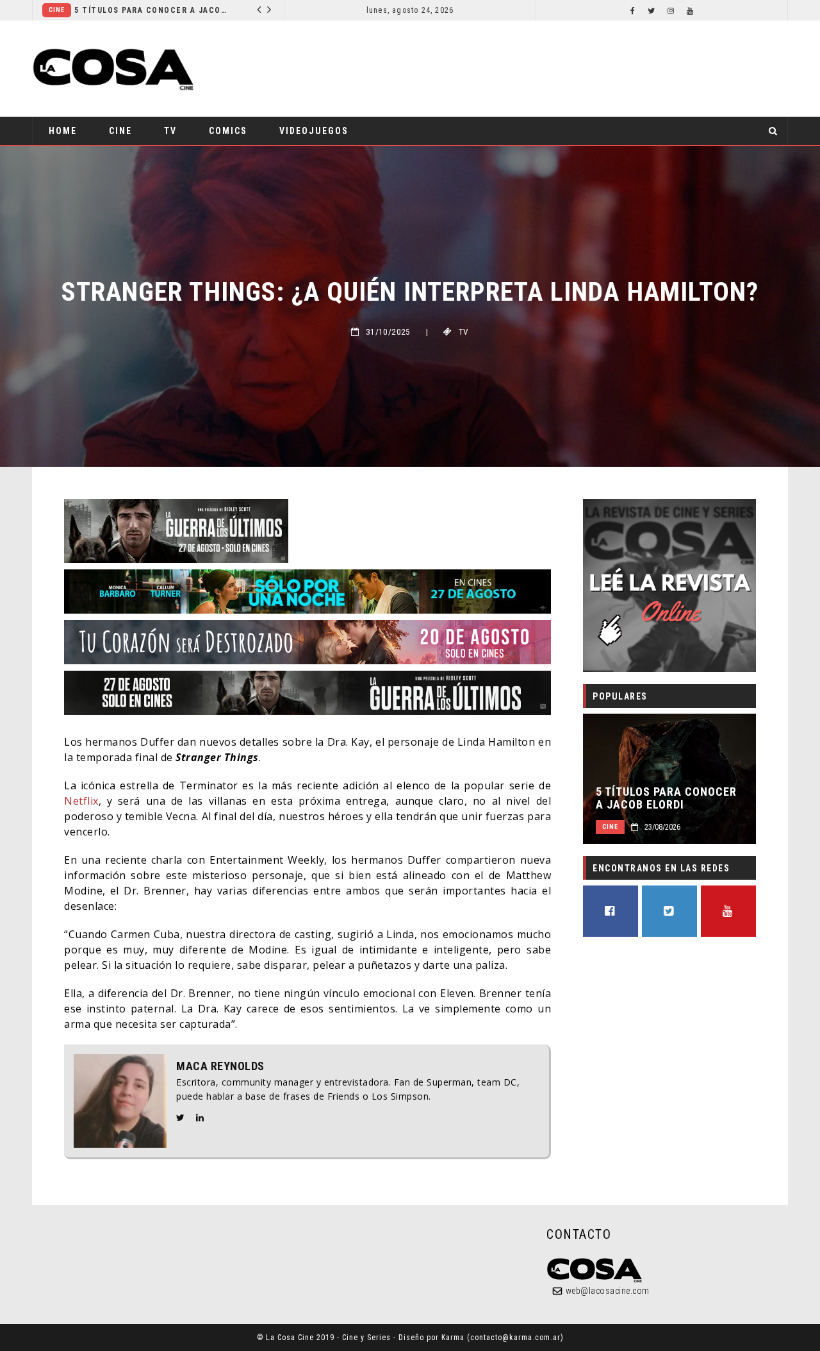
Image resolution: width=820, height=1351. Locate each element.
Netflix (81, 801)
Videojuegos (313, 131)
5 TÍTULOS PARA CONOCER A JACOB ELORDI (112, 10)
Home (63, 131)
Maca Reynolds (220, 1066)
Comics (228, 131)
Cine (250, 9)
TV (170, 131)
